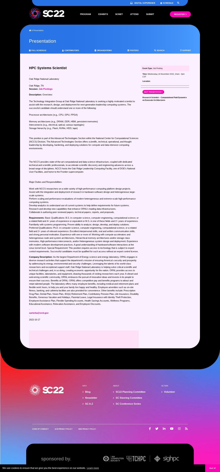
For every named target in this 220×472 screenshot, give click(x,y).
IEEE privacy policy (87, 429)
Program (85, 14)
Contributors (72, 50)
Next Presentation (152, 92)
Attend (134, 14)
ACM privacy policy (63, 429)
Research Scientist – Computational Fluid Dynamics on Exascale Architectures (164, 98)
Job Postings (46, 89)
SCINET (119, 14)
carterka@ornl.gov (38, 313)
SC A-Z (89, 404)
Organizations (104, 50)
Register (179, 14)
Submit (150, 14)
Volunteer (169, 392)
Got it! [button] (212, 468)
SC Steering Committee (129, 398)
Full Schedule (38, 50)
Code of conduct (40, 429)
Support (186, 50)
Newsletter (91, 398)
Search (160, 50)
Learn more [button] (93, 468)
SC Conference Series (128, 404)
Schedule (168, 3)
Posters (134, 50)
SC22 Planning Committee (130, 392)
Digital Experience (144, 3)
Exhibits (103, 14)
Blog (88, 392)
